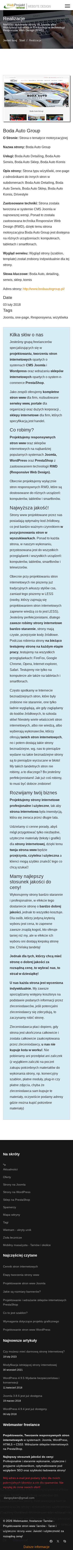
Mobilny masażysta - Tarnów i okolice (27, 1245)
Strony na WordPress (16, 1192)
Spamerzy (9, 1207)
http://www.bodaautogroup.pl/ (43, 289)
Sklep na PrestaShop (16, 1199)
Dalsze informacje (36, 1547)
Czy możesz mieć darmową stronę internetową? (34, 1354)
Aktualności (10, 1169)
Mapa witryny (11, 1214)
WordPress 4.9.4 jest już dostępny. (25, 1411)
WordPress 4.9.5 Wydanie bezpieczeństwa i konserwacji (31, 1382)
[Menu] (67, 6)
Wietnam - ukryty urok (17, 1229)
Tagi (5, 1222)
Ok (5, 1540)
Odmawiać (20, 1540)
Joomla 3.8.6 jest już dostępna (22, 1398)
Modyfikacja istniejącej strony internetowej (30, 1367)
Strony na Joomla (14, 1184)
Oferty (7, 1177)
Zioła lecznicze (12, 1237)
